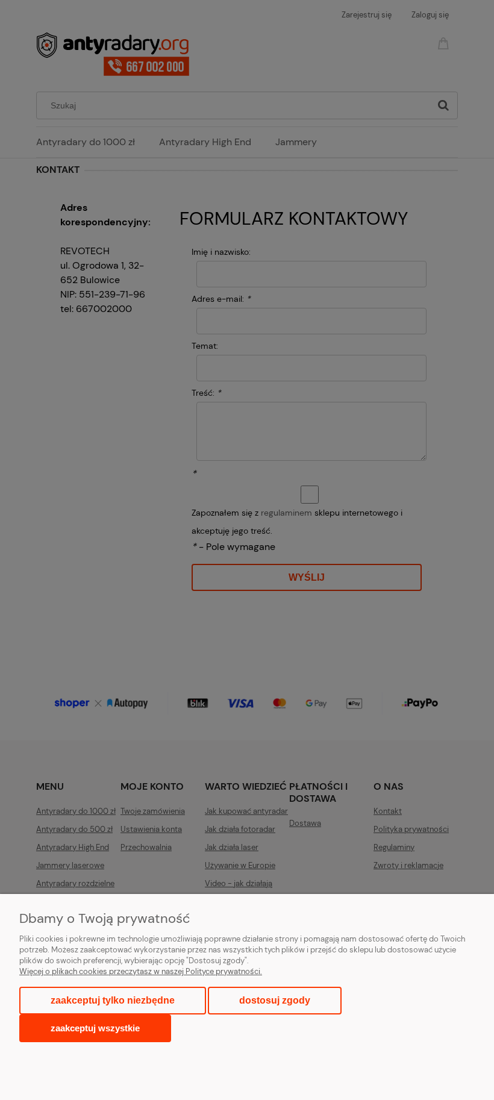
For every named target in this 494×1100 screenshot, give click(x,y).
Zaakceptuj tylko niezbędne (113, 1000)
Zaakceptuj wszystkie (95, 1028)
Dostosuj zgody (274, 1000)
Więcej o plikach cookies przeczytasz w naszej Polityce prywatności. (140, 971)
